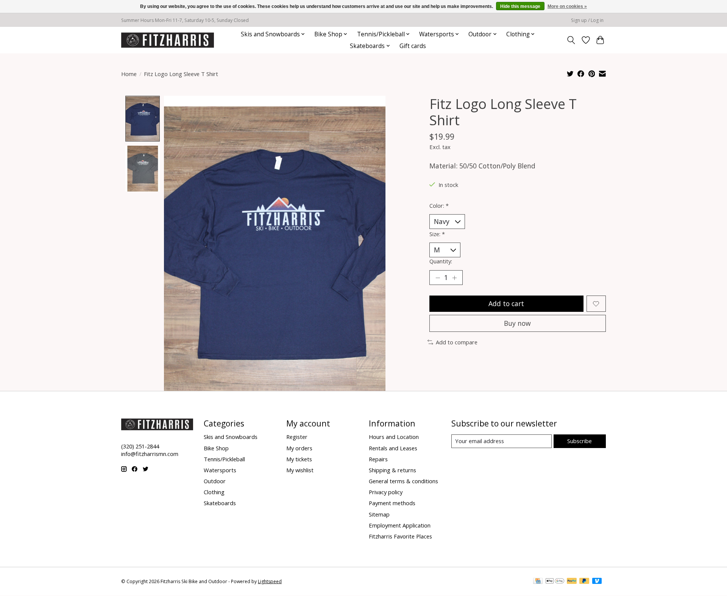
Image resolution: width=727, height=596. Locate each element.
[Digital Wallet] (555, 581)
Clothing (214, 492)
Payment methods (392, 503)
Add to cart (506, 303)
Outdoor (215, 481)
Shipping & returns (392, 470)
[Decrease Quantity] (437, 277)
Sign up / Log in (587, 20)
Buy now (517, 323)
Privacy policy (386, 492)
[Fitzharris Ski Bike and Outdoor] (167, 40)
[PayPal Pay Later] (584, 581)
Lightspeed (270, 581)
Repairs (378, 459)
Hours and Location (394, 436)
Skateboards (220, 503)
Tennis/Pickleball (224, 459)
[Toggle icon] (571, 40)
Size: (437, 234)
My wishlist (300, 470)
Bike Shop (216, 448)
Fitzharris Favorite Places (400, 536)
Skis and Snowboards (230, 436)
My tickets (299, 459)
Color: (439, 205)
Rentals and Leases (393, 448)
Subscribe (579, 441)
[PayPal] (572, 581)
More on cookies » (567, 6)
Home (129, 74)
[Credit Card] (538, 581)
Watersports (220, 470)
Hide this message (520, 6)
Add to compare (456, 342)
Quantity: (440, 261)
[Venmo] (597, 581)
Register (296, 436)
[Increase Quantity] (454, 277)
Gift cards (412, 46)
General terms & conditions (403, 481)
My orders (299, 448)
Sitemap (379, 514)
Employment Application (400, 525)
